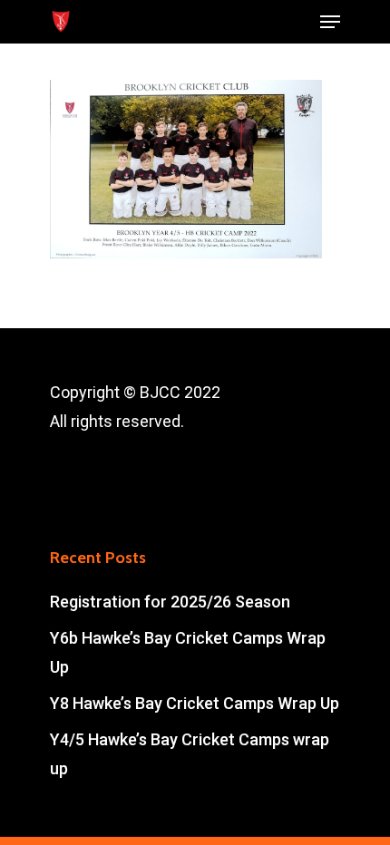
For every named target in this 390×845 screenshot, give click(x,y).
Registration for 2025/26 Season (170, 601)
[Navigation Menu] (330, 22)
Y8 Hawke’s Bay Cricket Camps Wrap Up (194, 703)
